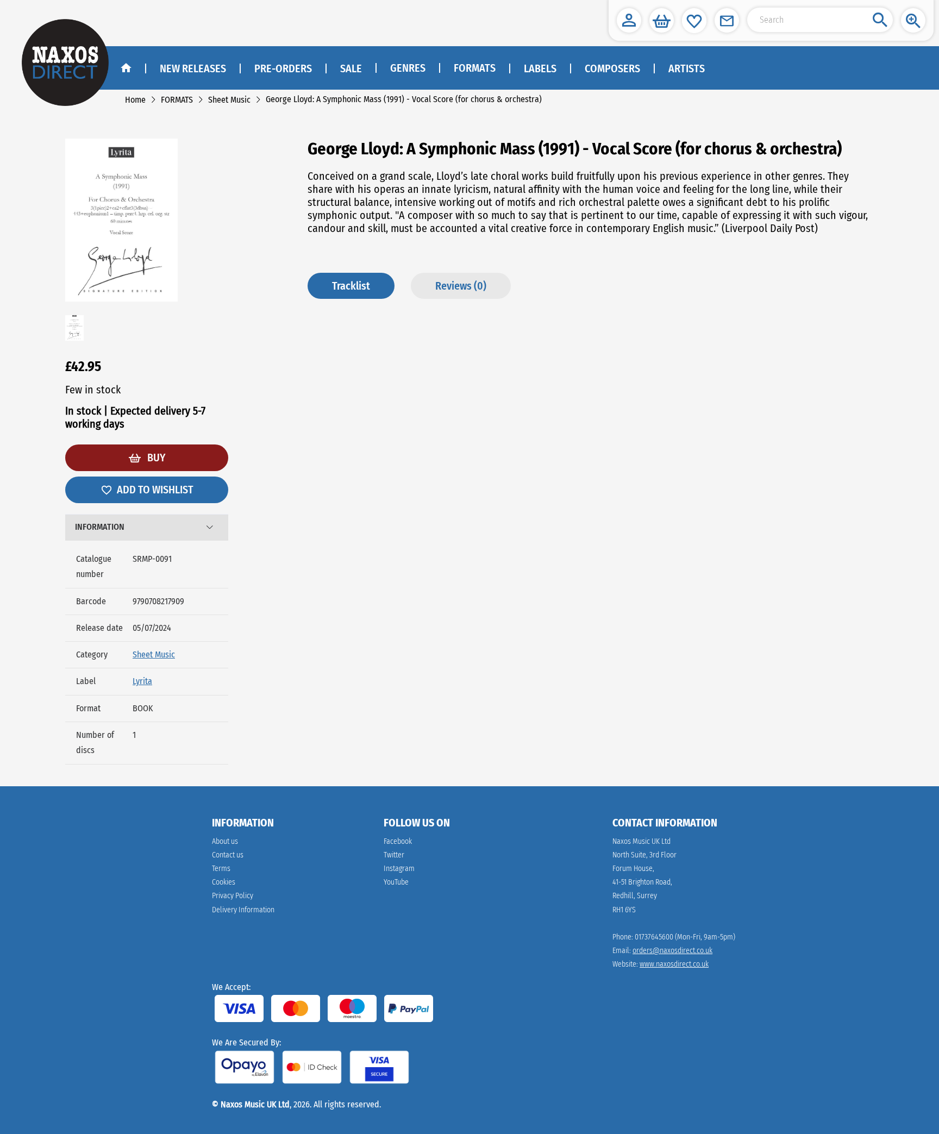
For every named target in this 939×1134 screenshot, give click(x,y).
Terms (221, 868)
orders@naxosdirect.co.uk (672, 950)
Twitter (394, 855)
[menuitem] (407, 68)
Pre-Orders (283, 68)
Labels (540, 68)
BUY (155, 457)
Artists (686, 68)
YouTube (396, 882)
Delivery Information (243, 909)
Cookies (223, 882)
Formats (475, 67)
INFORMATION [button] (99, 527)
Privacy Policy (232, 895)
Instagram (399, 868)
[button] (629, 20)
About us (225, 841)
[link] (135, 100)
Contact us (227, 855)
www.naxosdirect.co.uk (674, 964)
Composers (612, 68)
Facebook (398, 841)
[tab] (146, 528)
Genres (407, 67)
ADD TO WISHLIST (155, 489)
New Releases (193, 68)
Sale (351, 68)
